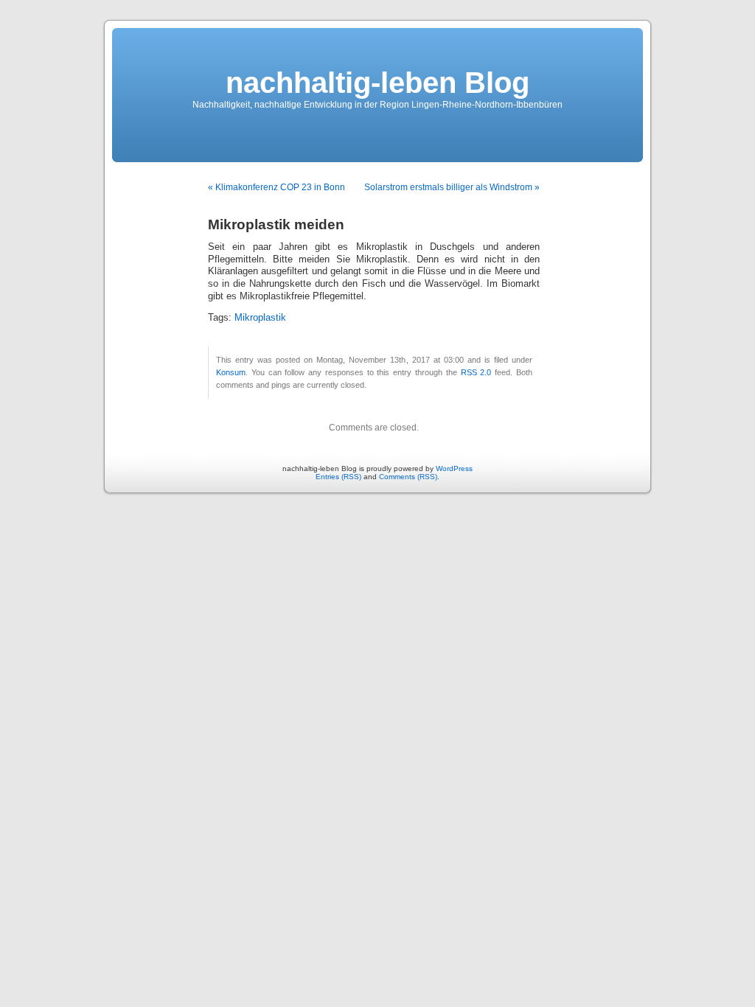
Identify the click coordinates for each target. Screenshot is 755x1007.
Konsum (231, 372)
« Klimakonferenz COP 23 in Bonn (276, 187)
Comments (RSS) (408, 477)
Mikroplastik (260, 318)
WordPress (454, 468)
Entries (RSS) (338, 477)
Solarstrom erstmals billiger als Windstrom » (452, 187)
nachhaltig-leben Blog (377, 82)
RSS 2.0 (476, 372)
